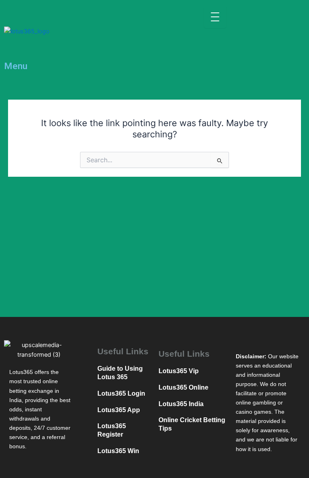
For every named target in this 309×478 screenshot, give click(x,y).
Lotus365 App (118, 410)
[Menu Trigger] (215, 17)
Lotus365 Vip (179, 371)
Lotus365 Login (121, 393)
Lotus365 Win (118, 450)
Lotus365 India (181, 403)
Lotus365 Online (183, 387)
